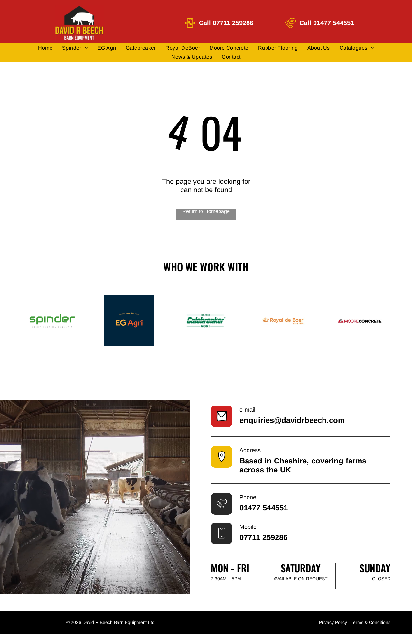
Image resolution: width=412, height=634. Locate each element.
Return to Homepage (206, 211)
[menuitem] (45, 47)
